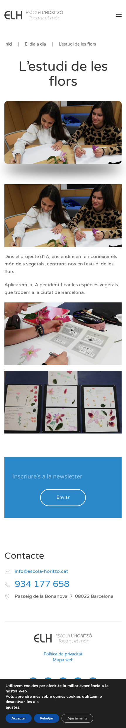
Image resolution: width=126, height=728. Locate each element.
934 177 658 (42, 584)
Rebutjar (46, 718)
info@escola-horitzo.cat (41, 571)
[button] (119, 14)
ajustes (12, 707)
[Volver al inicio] (33, 14)
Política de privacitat (63, 654)
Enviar (63, 497)
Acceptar (18, 718)
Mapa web (63, 659)
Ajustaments (77, 718)
